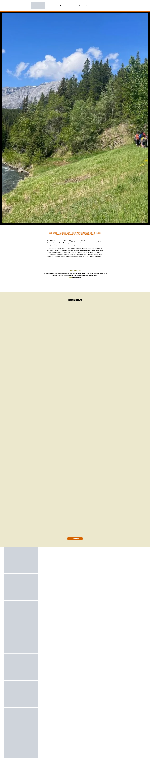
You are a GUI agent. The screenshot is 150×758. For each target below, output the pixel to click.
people (69, 5)
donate (107, 5)
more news (75, 538)
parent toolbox (77, 5)
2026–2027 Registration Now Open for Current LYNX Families (75, 523)
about (61, 5)
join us (87, 5)
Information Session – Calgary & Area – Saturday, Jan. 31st (75, 446)
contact (113, 5)
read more (75, 373)
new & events (97, 5)
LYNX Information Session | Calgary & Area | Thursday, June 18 (75, 370)
